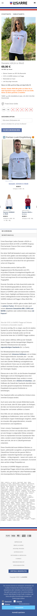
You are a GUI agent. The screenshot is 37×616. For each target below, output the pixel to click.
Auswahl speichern (18, 612)
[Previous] (4, 38)
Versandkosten (18, 565)
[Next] (32, 38)
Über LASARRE (18, 545)
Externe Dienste (7, 604)
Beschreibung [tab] (7, 231)
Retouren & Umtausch (18, 555)
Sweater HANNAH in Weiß (8, 213)
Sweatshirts (18, 14)
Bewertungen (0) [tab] (8, 235)
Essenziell (8, 602)
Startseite (6, 14)
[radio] (4, 110)
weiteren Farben (8, 306)
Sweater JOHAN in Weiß (18, 184)
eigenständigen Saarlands (10, 347)
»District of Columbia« (24, 381)
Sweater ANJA (27, 213)
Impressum (18, 542)
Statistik (19, 602)
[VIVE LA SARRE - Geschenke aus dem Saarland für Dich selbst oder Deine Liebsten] (18, 3)
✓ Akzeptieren (18, 607)
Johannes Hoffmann (19, 354)
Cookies (18, 558)
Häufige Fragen (18, 548)
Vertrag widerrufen (18, 571)
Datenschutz (18, 552)
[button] (2, 2)
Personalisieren (24, 604)
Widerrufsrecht (18, 562)
